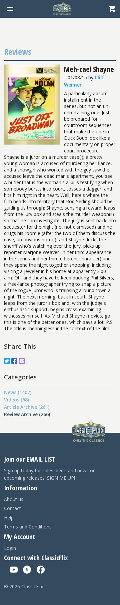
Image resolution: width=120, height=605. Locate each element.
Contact (12, 508)
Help (9, 517)
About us (13, 499)
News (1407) (17, 392)
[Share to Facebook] (14, 361)
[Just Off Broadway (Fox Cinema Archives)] (32, 143)
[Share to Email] (22, 361)
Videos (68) (16, 399)
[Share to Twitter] (7, 361)
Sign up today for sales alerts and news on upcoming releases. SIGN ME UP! (50, 474)
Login (10, 548)
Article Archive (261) (26, 407)
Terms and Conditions (28, 526)
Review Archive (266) (27, 414)
